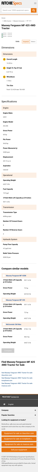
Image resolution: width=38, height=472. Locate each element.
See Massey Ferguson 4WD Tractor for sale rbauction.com (17, 374)
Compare (8, 351)
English (11, 404)
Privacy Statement (25, 459)
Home (3, 18)
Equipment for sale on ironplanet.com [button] (19, 439)
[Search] (33, 10)
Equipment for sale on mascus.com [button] (19, 444)
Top (34, 469)
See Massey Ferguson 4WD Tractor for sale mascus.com (17, 384)
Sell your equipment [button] (19, 450)
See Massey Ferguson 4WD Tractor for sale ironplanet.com (17, 379)
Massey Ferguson (19, 21)
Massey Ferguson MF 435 (15, 300)
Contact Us (15, 397)
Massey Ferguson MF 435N (16, 276)
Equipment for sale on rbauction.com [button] (19, 433)
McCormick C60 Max (13, 324)
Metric (33, 42)
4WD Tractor (7, 21)
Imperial (26, 42)
